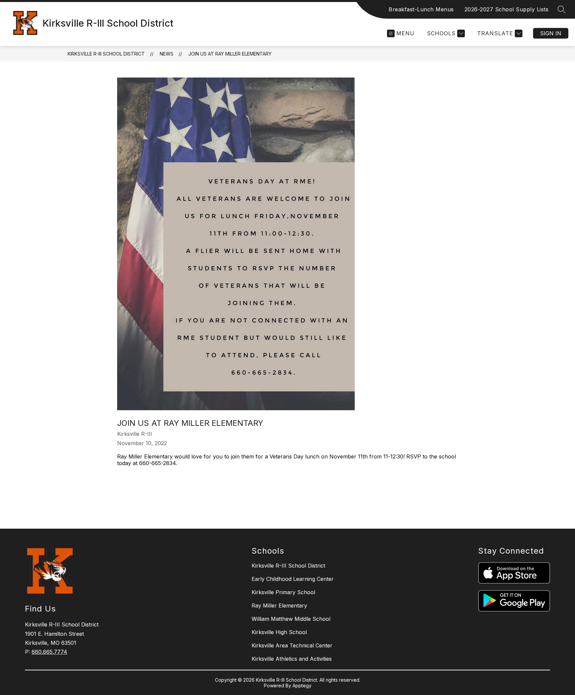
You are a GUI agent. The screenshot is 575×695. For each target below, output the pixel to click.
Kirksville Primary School (283, 592)
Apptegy (301, 685)
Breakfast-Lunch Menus (421, 9)
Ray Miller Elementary (279, 605)
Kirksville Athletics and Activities (292, 658)
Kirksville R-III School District (106, 54)
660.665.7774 (49, 651)
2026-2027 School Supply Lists (507, 9)
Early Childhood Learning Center (293, 579)
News (166, 54)
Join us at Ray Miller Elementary (230, 54)
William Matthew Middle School (291, 618)
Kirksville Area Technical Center (292, 645)
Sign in (550, 33)
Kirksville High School (279, 632)
